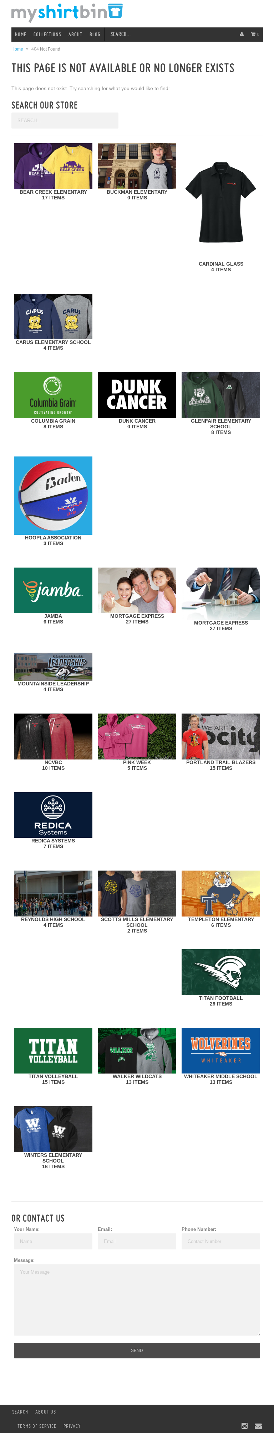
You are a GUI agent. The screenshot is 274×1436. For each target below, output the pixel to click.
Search (20, 1412)
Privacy (72, 1426)
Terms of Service (36, 1426)
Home (20, 34)
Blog (95, 34)
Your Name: (27, 1229)
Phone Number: (199, 1229)
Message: (24, 1260)
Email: (105, 1229)
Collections (47, 34)
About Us (45, 1412)
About (75, 34)
